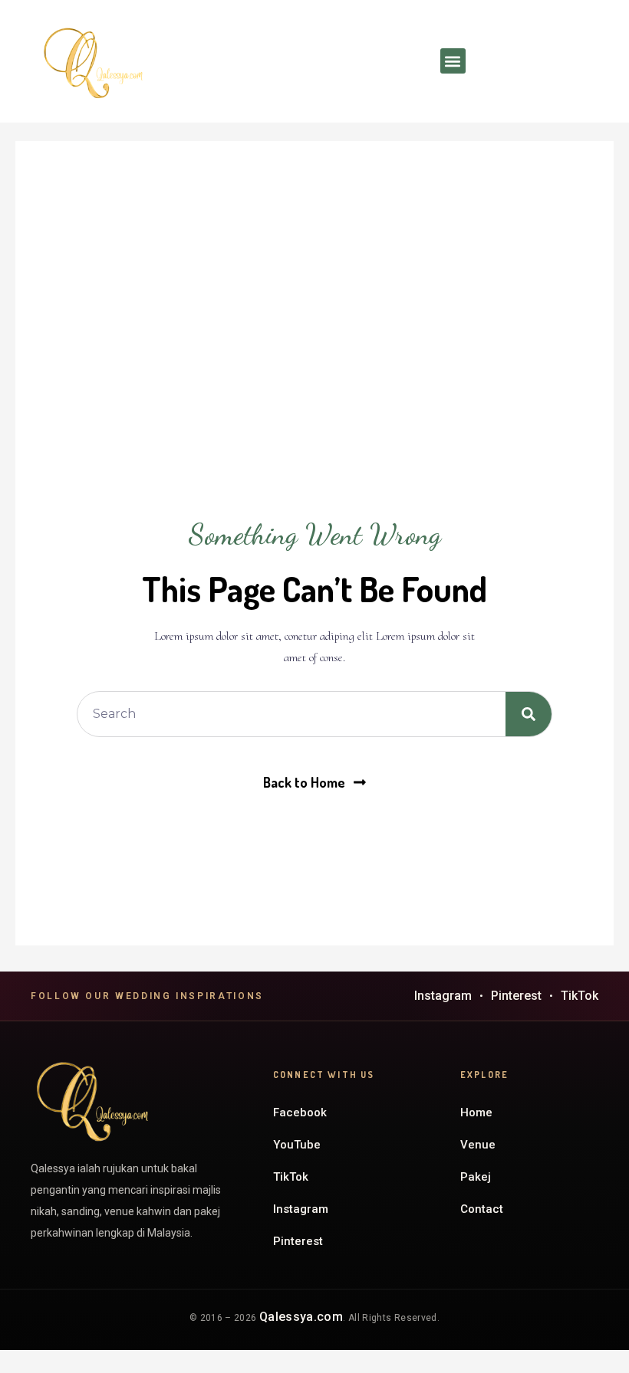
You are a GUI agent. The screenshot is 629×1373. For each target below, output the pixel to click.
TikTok (579, 995)
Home (476, 1112)
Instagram (443, 995)
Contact (481, 1209)
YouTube (297, 1145)
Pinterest (516, 995)
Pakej (475, 1177)
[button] (453, 61)
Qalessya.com (301, 1316)
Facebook (300, 1112)
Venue (478, 1145)
